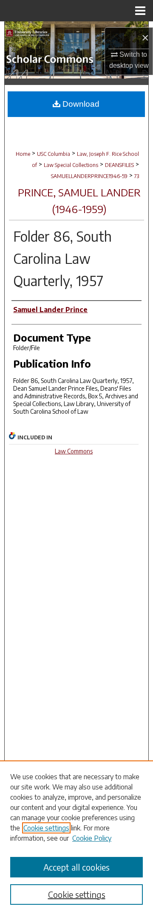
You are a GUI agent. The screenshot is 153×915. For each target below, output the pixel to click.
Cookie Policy (91, 838)
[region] (76, 837)
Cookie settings (46, 828)
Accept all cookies (76, 867)
